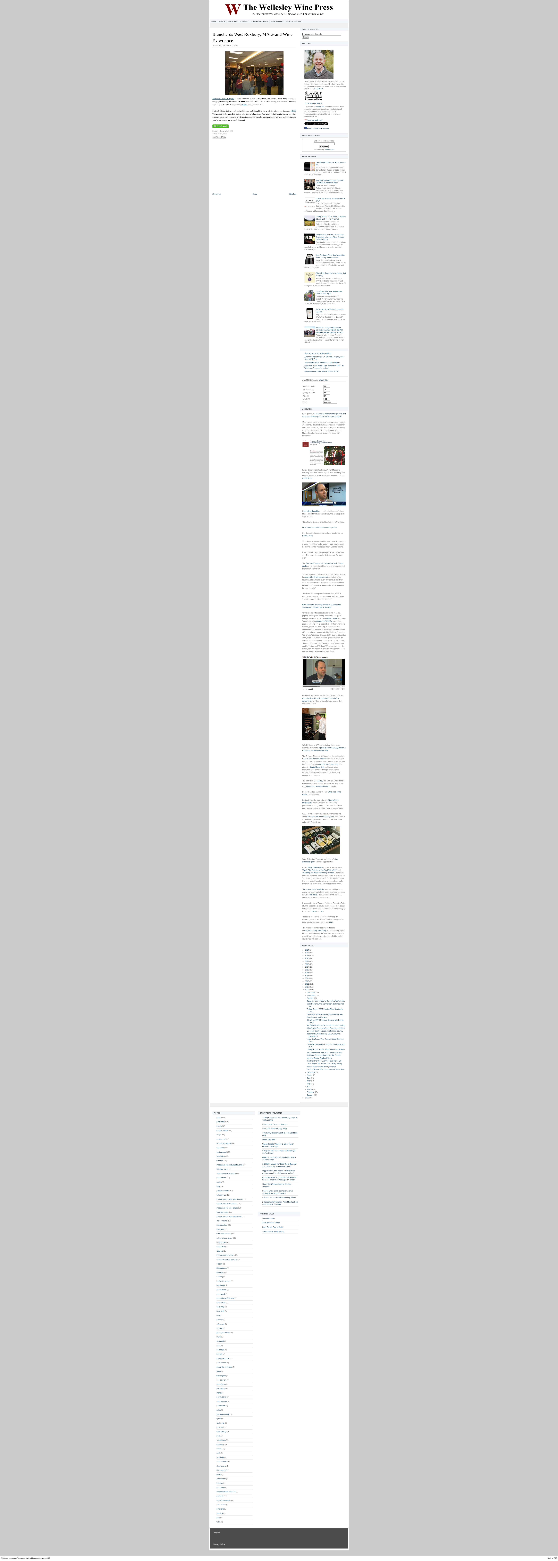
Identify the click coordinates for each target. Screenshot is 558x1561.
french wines (222, 1290)
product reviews (223, 1191)
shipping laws (222, 1169)
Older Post (292, 194)
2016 (307, 970)
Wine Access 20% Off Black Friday (317, 353)
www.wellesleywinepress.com (316, 577)
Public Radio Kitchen (316, 867)
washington (221, 1376)
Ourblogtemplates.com (37, 1558)
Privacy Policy (219, 1544)
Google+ (216, 1532)
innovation (221, 1488)
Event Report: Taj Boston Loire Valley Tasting (324, 1064)
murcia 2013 (221, 1397)
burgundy (220, 1307)
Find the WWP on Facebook (318, 129)
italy (218, 1186)
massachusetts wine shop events (230, 1199)
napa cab (220, 1148)
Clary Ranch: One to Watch (273, 1227)
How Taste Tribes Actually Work (274, 1129)
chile (218, 1315)
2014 (307, 976)
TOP (555, 1558)
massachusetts (222, 1131)
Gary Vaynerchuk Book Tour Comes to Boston (325, 1052)
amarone (220, 1427)
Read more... (319, 89)
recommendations (224, 1143)
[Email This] (213, 137)
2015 (307, 973)
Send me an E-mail (314, 120)
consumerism (222, 1225)
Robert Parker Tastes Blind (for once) (321, 1067)
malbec (219, 1449)
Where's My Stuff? (269, 1140)
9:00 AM (229, 131)
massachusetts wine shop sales (229, 1217)
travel (219, 1337)
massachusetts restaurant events (229, 1165)
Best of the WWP (293, 21)
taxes (219, 1371)
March (309, 1089)
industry (220, 1483)
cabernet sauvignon (224, 1238)
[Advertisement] (236, 164)
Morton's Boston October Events (319, 1058)
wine (218, 1522)
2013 (307, 978)
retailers (220, 1251)
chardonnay (221, 1242)
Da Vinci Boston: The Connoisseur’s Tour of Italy (326, 1069)
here (314, 911)
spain (219, 1182)
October (310, 998)
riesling (219, 1328)
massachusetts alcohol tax (227, 1204)
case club (220, 1311)
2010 (307, 987)
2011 (307, 984)
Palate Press (307, 536)
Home (213, 21)
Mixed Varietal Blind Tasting (273, 1231)
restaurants (221, 1139)
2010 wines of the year (225, 1298)
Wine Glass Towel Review (317, 1017)
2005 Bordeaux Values (271, 1223)
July (309, 1078)
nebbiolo (220, 1496)
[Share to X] (219, 137)
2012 (307, 981)
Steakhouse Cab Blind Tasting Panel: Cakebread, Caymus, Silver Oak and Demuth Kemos (330, 237)
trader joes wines (223, 1333)
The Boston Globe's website (313, 889)
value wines (221, 1195)
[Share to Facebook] (222, 137)
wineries (220, 1161)
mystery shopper (223, 1358)
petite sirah (221, 1406)
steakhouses (222, 1268)
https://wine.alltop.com (312, 931)
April (309, 1087)
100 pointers (221, 1380)
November (311, 995)
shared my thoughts (311, 511)
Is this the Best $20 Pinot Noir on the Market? (322, 362)
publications (221, 1178)
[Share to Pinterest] (224, 137)
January (310, 1095)
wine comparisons (224, 1234)
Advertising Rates (259, 21)
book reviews (222, 1462)
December (311, 993)
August (310, 1075)
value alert (221, 1156)
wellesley (220, 1272)
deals (219, 1118)
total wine (220, 1423)
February (310, 1092)
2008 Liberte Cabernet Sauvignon (275, 1124)
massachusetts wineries (226, 1492)
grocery (219, 1320)
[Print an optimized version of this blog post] (220, 128)
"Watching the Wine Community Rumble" (318, 873)
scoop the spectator (224, 1367)
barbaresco (221, 1303)
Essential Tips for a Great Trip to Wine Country (325, 1031)
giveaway (220, 1445)
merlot (219, 1393)
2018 (307, 964)
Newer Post (216, 194)
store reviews (222, 1221)
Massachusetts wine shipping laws (320, 817)
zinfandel (220, 1341)
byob (218, 1436)
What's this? (324, 380)
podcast (220, 1513)
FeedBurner (329, 149)
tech (218, 1518)
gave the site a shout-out (328, 764)
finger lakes (221, 1440)
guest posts (221, 1294)
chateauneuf (221, 1470)
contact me (319, 107)
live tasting (221, 1389)
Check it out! (307, 478)
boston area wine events (226, 1173)
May (309, 1084)
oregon (219, 1264)
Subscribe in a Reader (314, 103)
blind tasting (221, 1432)
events (220, 133)
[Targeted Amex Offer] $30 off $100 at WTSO (321, 372)
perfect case (221, 1363)
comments (221, 1285)
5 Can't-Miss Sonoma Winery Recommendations (326, 1028)
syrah (219, 1419)
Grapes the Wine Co (324, 621)
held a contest (331, 618)
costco (219, 1475)
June (309, 1081)
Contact (244, 21)
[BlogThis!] (216, 137)
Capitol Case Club (317, 767)
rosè (218, 1453)
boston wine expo (223, 1281)
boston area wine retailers (227, 1260)
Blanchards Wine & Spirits (223, 98)
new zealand (222, 1401)
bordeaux (220, 1350)
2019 (307, 961)
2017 (307, 967)
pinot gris (220, 1509)
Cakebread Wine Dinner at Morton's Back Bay (325, 1014)
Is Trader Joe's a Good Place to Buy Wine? (279, 1198)
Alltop (324, 931)
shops (225, 133)
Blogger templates (9, 1558)
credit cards (221, 1479)
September (311, 1072)
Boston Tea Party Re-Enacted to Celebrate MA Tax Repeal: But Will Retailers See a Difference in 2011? (330, 330)
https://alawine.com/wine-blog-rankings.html (319, 528)
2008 (307, 1098)
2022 (307, 953)
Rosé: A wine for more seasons (314, 759)
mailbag (220, 1277)
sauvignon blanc (223, 1414)
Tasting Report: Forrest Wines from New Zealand (326, 1050)
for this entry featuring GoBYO (317, 786)
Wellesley (313, 895)
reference (220, 1324)
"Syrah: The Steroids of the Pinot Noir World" (319, 870)
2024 (307, 950)
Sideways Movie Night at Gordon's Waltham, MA (326, 1001)
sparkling (220, 1457)
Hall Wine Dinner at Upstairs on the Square (324, 1055)
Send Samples (277, 21)
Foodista (318, 781)
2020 (307, 959)
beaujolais (221, 1384)
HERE (244, 104)
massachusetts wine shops (227, 1208)
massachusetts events (225, 1255)
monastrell (221, 1247)
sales (219, 1410)
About (222, 21)
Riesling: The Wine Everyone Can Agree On (324, 1061)
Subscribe (232, 21)
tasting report (222, 1152)
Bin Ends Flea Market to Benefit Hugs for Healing (326, 1025)
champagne (221, 1466)
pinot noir (220, 1122)
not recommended (224, 1500)
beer (218, 1346)
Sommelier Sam (268, 1219)
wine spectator (222, 1212)
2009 (307, 990)
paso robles (221, 1505)
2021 (307, 956)
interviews (221, 1229)
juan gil (219, 1354)
